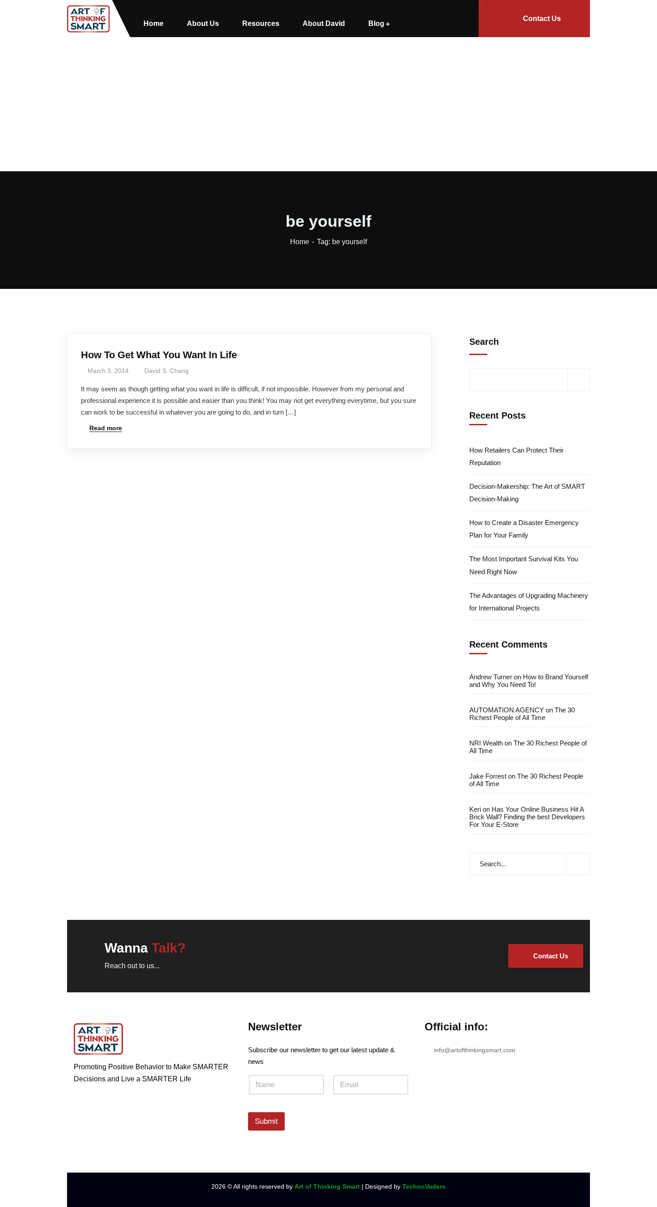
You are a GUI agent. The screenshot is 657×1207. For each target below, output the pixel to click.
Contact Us (542, 18)
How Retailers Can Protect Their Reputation (516, 456)
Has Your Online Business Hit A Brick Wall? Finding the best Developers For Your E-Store (527, 816)
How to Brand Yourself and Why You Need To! (528, 680)
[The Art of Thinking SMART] (88, 19)
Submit (266, 1121)
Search (484, 342)
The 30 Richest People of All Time (522, 713)
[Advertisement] (328, 104)
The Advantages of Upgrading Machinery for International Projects (528, 602)
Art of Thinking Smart (327, 1186)
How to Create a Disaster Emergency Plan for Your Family (524, 529)
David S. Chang (166, 370)
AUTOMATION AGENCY (506, 710)
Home (299, 242)
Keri (475, 809)
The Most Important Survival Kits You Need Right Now (523, 565)
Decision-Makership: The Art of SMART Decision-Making (527, 493)
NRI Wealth (486, 743)
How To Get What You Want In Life (159, 354)
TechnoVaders (424, 1186)
